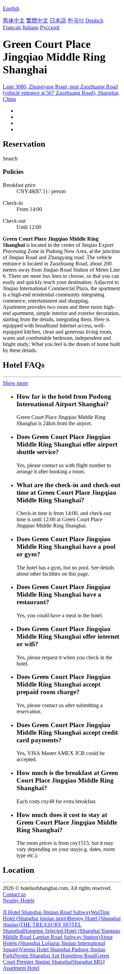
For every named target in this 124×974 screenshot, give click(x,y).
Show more (15, 383)
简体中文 (14, 20)
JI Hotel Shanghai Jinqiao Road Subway (47, 912)
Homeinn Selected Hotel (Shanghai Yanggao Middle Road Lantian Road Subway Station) (61, 934)
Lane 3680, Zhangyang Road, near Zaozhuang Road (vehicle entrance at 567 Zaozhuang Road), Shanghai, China (61, 93)
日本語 (58, 20)
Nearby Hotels (18, 900)
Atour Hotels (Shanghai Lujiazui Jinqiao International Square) (58, 943)
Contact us (14, 894)
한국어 (76, 20)
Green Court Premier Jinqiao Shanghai (56, 959)
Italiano (30, 27)
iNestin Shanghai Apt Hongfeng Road (54, 956)
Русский (50, 27)
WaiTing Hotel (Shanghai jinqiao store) (56, 915)
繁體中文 (37, 20)
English (11, 8)
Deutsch (94, 20)
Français (12, 27)
